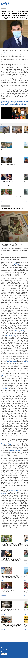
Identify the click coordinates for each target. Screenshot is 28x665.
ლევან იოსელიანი (11, 361)
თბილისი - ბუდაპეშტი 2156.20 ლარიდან (9, 164)
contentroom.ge (3, 614)
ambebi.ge (2, 548)
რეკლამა (14, 644)
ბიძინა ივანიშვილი (15, 264)
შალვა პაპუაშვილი (9, 335)
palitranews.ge (3, 595)
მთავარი (13, 643)
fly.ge (1, 154)
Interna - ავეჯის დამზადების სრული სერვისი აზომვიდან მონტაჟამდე (10, 610)
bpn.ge (2, 580)
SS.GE (2, 124)
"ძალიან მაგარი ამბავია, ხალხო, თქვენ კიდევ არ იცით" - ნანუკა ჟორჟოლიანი (11, 197)
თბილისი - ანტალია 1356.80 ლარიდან (8, 149)
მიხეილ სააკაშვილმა (20, 330)
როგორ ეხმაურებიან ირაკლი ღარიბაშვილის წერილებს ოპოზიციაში (10, 591)
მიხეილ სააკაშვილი (14, 450)
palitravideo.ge (3, 186)
